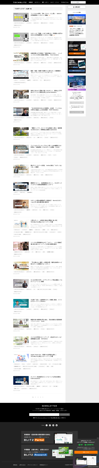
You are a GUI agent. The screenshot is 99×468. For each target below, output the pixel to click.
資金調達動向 (29, 192)
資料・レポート (45, 2)
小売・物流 (55, 386)
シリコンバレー (41, 366)
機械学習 (28, 80)
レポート (15, 80)
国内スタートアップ (49, 174)
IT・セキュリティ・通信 (57, 364)
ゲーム (23, 364)
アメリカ (51, 42)
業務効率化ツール (17, 366)
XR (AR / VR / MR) (43, 364)
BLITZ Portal (49, 437)
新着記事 (31, 2)
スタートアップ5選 (17, 234)
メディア (28, 364)
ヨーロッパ (52, 309)
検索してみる (86, 452)
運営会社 (15, 464)
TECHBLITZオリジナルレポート (19, 82)
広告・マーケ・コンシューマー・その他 (44, 289)
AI (34, 137)
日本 (42, 174)
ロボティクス (36, 42)
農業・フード (43, 62)
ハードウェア (29, 42)
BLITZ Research (49, 452)
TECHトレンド (16, 229)
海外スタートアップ (17, 25)
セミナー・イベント (55, 2)
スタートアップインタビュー (19, 42)
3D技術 (44, 229)
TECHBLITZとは (64, 2)
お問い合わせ (22, 464)
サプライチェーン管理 (30, 386)
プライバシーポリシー (77, 105)
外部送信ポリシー (44, 464)
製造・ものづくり (44, 42)
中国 (47, 366)
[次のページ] (43, 397)
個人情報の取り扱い (76, 107)
